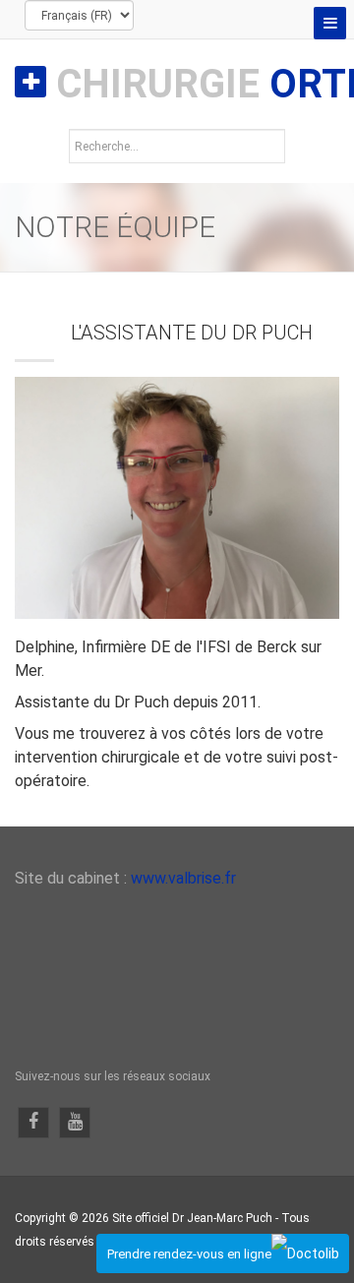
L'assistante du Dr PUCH (192, 332)
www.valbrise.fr (183, 878)
